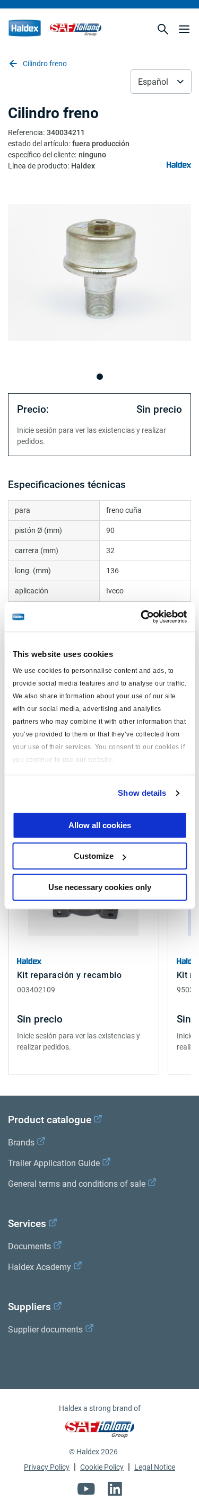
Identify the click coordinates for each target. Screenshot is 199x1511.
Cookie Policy (102, 1467)
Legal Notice (154, 1467)
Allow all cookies (99, 825)
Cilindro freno (45, 63)
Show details (142, 792)
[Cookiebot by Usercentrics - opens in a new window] (142, 617)
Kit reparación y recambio (69, 975)
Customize (94, 855)
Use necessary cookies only (99, 887)
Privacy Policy (47, 1467)
